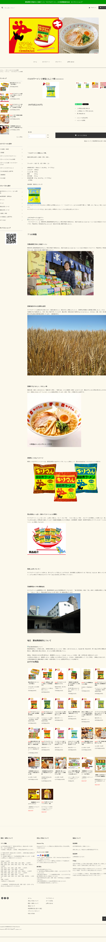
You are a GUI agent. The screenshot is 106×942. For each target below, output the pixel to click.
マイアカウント (50, 898)
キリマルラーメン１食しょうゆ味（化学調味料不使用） (34, 713)
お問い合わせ (70, 61)
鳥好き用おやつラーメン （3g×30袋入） (15, 83)
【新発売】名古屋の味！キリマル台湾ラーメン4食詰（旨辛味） (74, 684)
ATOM (33, 913)
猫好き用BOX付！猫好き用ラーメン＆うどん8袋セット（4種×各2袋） (34, 743)
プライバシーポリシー (34, 911)
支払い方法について (33, 900)
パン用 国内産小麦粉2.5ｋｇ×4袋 (16, 116)
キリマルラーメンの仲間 (17, 71)
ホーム (35, 61)
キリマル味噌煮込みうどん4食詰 (87, 683)
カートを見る (49, 900)
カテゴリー (45, 61)
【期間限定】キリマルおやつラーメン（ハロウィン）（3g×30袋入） (86, 772)
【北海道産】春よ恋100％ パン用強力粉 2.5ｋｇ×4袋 (47, 772)
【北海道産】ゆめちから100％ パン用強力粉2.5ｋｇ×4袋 (34, 772)
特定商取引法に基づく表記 (35, 908)
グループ (57, 61)
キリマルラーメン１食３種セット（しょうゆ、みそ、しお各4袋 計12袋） (16, 106)
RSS (29, 913)
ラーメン (8, 71)
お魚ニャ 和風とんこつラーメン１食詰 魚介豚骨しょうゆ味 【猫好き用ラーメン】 (87, 714)
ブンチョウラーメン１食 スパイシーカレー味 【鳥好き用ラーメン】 (47, 743)
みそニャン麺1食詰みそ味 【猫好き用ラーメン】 (74, 712)
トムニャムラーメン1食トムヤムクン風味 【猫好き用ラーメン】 (60, 713)
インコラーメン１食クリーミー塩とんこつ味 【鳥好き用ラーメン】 (60, 743)
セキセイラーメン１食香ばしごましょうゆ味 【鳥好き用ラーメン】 (73, 743)
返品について (87, 141)
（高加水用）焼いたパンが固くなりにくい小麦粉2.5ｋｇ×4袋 (60, 772)
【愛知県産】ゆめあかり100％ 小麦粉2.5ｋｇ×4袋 (87, 743)
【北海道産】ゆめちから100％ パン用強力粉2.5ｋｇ (16, 126)
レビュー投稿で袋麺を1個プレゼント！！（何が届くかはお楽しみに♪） (74, 772)
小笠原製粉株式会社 (8, 926)
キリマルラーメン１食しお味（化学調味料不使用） (47, 713)
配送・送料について (33, 903)
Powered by (2, 929)
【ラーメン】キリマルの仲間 (12, 70)
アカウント (93, 7)
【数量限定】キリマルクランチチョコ (34, 803)
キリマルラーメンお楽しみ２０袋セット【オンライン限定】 (16, 95)
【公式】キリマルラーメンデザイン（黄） (47, 802)
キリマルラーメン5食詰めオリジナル (60, 683)
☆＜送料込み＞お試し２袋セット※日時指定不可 (47, 684)
